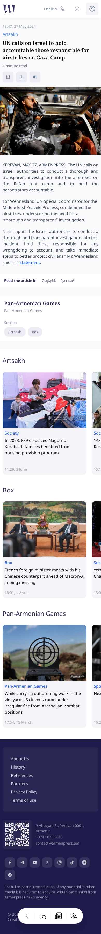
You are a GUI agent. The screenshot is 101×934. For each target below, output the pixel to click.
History (18, 767)
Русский (67, 280)
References (22, 775)
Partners (19, 783)
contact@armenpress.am (57, 843)
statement (30, 262)
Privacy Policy (24, 792)
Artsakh (14, 331)
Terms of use (23, 800)
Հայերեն (49, 280)
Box (35, 331)
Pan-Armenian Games (34, 613)
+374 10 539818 (49, 836)
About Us (20, 759)
